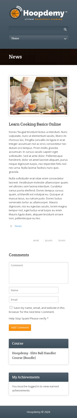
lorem (61, 240)
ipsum (48, 240)
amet (36, 240)
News (18, 226)
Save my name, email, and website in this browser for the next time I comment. (37, 310)
